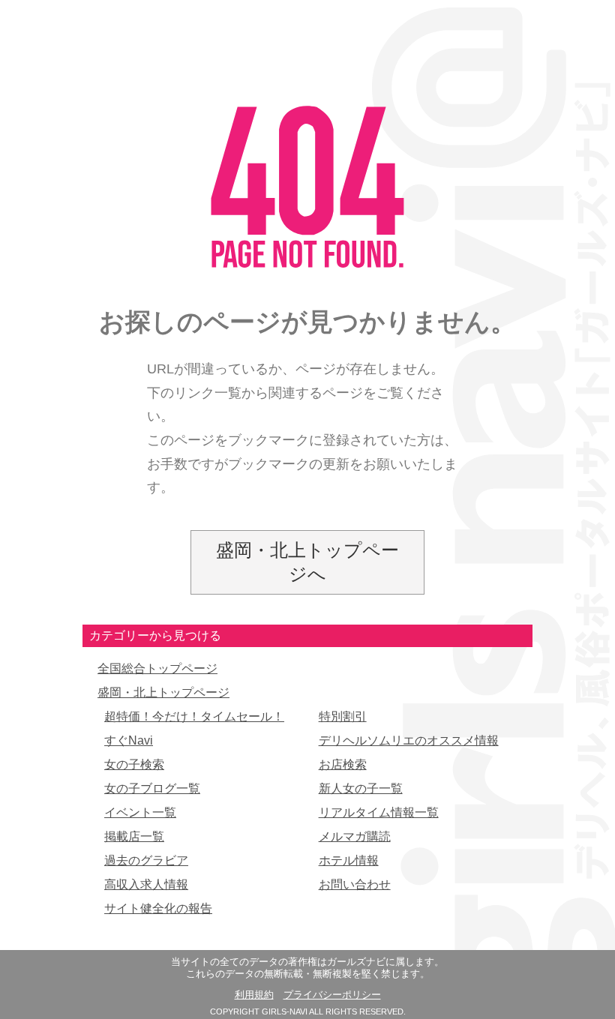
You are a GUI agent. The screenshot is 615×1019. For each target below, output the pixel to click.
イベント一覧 (140, 812)
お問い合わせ (355, 884)
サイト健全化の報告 (158, 908)
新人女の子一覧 (361, 788)
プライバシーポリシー (332, 995)
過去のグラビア (146, 860)
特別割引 (343, 716)
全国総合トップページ (158, 668)
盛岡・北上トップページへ (307, 562)
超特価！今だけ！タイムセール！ (194, 716)
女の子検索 (134, 764)
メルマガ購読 (355, 836)
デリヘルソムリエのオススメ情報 (409, 740)
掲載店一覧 (134, 836)
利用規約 (254, 995)
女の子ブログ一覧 (152, 788)
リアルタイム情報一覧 (379, 812)
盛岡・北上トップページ (164, 692)
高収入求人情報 (146, 884)
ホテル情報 (349, 860)
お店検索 (343, 764)
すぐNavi (128, 740)
